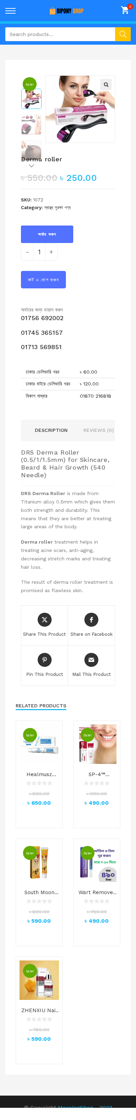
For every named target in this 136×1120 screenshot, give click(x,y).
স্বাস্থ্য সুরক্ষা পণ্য (57, 207)
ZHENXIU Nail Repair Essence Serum (39, 1010)
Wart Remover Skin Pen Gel (96, 892)
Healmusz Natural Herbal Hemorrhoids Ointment (39, 774)
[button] (106, 84)
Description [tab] (51, 430)
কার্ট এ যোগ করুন (43, 279)
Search (123, 34)
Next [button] (31, 168)
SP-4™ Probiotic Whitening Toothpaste (96, 774)
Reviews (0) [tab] (98, 430)
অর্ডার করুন (47, 234)
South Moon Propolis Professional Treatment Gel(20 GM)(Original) (39, 892)
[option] (31, 98)
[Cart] (126, 10)
